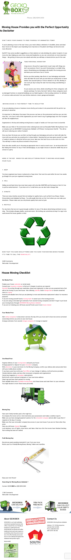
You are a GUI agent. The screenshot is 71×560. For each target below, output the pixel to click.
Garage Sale (54, 187)
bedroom (34, 95)
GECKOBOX (18, 129)
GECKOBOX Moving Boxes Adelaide (30, 303)
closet (39, 95)
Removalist (25, 254)
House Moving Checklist (16, 272)
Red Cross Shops (53, 196)
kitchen (28, 95)
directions (9, 367)
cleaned (17, 426)
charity (10, 292)
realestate (17, 284)
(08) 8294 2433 (21, 486)
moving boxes (28, 176)
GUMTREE (44, 185)
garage (44, 95)
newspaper (20, 375)
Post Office (26, 371)
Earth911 (5, 53)
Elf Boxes (41, 129)
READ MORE (7, 541)
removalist (28, 365)
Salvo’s (9, 198)
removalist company (42, 418)
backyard (51, 95)
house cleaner (47, 305)
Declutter (5, 288)
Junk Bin (37, 290)
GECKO (11, 486)
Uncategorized (13, 263)
